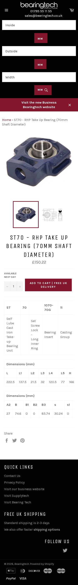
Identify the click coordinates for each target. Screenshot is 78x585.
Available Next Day (10, 275)
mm (41, 89)
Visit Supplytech (16, 496)
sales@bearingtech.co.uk (43, 16)
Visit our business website (24, 489)
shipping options (47, 529)
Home (6, 120)
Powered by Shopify (42, 563)
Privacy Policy (14, 482)
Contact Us (12, 476)
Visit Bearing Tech (17, 502)
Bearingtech (22, 563)
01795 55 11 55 (41, 11)
